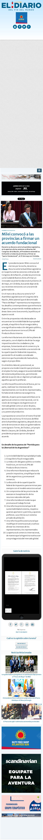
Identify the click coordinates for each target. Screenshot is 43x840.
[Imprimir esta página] (27, 624)
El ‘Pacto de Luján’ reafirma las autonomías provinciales (21, 721)
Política (5, 259)
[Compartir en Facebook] (10, 624)
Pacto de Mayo (21, 632)
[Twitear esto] (16, 624)
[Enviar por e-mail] (32, 624)
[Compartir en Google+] (21, 624)
